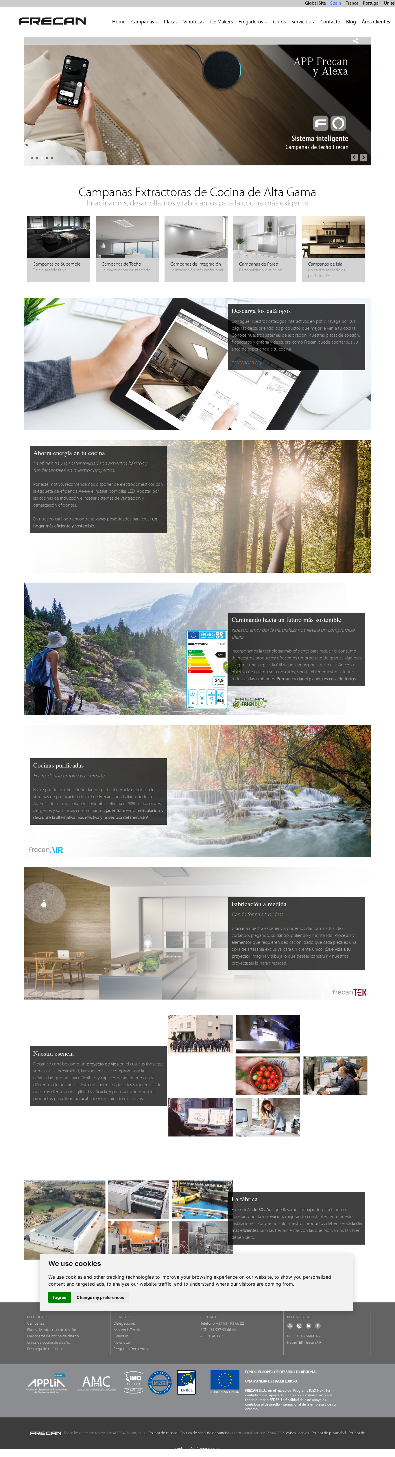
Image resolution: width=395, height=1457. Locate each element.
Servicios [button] (301, 22)
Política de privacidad (329, 1433)
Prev (354, 157)
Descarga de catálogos (45, 1349)
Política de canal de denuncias (204, 1433)
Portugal (371, 3)
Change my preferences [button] (100, 1297)
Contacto (330, 22)
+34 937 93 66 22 (230, 1323)
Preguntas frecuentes (131, 1349)
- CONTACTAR (211, 1336)
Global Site (315, 3)
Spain (335, 3)
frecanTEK (295, 1343)
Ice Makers (221, 22)
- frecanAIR (312, 1343)
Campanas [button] (143, 22)
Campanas (35, 1323)
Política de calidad (163, 1433)
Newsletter (122, 1343)
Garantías (121, 1336)
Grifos (279, 22)
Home (118, 22)
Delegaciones (125, 1323)
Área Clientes (376, 22)
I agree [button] (59, 1297)
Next (363, 157)
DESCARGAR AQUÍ (248, 363)
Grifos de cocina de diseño (48, 1343)
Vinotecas (193, 22)
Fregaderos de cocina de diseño (53, 1336)
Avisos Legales (297, 1433)
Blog (351, 22)
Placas (171, 22)
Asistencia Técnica (128, 1330)
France (352, 3)
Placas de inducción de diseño (51, 1330)
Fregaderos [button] (251, 22)
